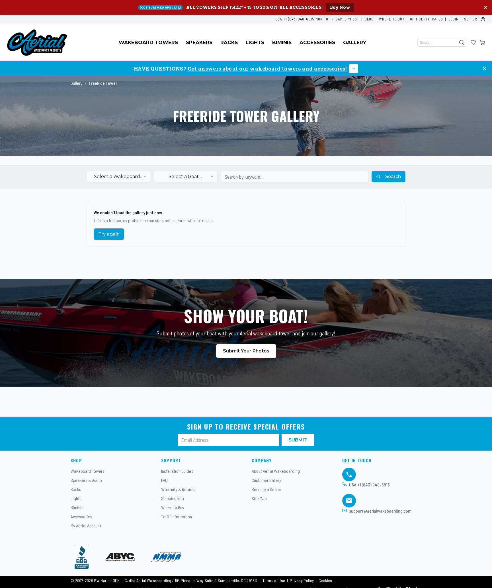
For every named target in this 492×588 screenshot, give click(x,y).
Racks (229, 42)
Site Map (259, 498)
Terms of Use (274, 580)
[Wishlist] (473, 42)
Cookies (325, 580)
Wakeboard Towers (148, 42)
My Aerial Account (86, 525)
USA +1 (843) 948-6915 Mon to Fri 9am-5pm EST (317, 19)
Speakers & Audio (86, 480)
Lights (255, 42)
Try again (109, 234)
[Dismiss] (485, 69)
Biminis (282, 42)
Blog (369, 19)
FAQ (164, 480)
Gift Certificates (426, 19)
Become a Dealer (266, 489)
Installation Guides (177, 471)
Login (453, 19)
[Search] (461, 42)
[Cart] (482, 42)
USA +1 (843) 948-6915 (369, 484)
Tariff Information (176, 516)
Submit (298, 440)
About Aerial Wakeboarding (276, 471)
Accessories (317, 42)
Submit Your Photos (246, 351)
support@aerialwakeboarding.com (380, 510)
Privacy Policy (302, 580)
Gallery (354, 42)
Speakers (199, 42)
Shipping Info (172, 498)
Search (393, 176)
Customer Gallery (266, 480)
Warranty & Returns (178, 489)
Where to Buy (392, 19)
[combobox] (118, 176)
